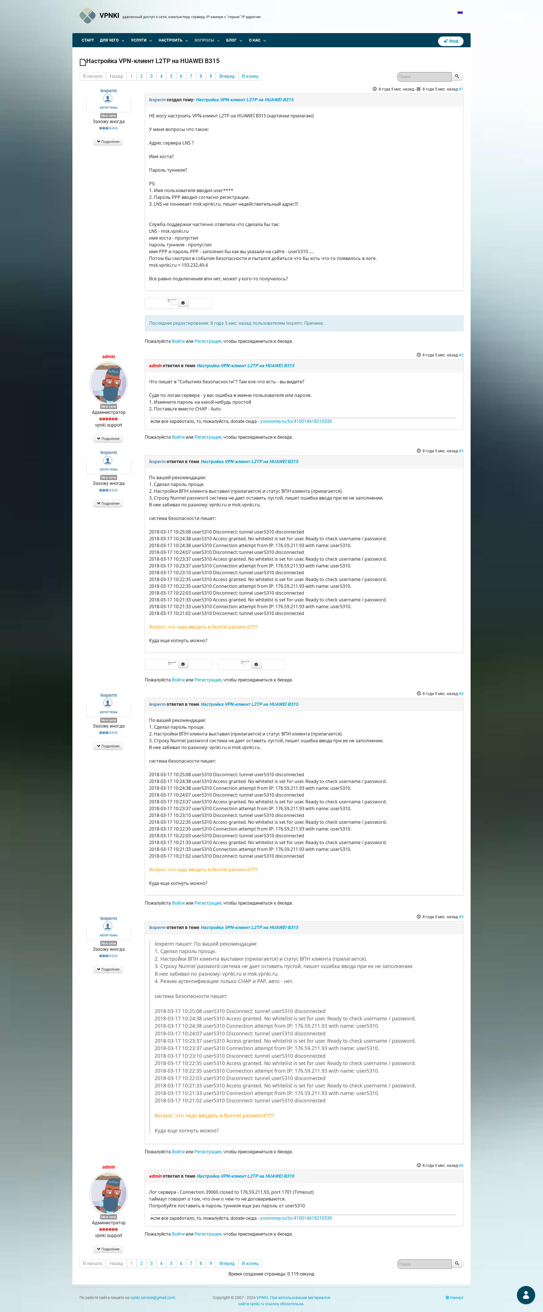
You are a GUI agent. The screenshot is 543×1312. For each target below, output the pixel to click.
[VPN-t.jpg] (173, 664)
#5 (461, 917)
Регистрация (208, 341)
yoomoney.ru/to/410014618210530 (296, 421)
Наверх (456, 1297)
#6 (461, 1165)
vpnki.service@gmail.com (152, 1297)
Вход (453, 41)
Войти (178, 341)
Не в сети (108, 116)
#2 (461, 355)
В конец (250, 76)
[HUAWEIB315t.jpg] (173, 303)
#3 (461, 451)
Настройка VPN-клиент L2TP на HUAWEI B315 (244, 99)
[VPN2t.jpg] (246, 664)
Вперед (227, 76)
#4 (461, 693)
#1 (461, 89)
